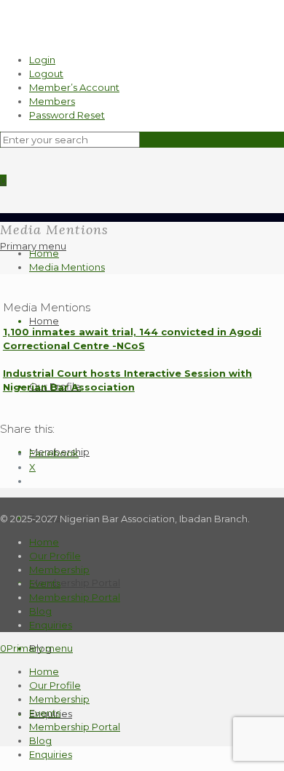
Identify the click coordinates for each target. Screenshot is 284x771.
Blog (40, 611)
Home (44, 321)
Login (42, 59)
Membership (59, 569)
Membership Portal (74, 582)
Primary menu (33, 246)
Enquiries (50, 625)
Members (52, 101)
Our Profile (55, 556)
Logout (46, 73)
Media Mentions (67, 267)
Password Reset (67, 115)
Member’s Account (74, 87)
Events (44, 583)
